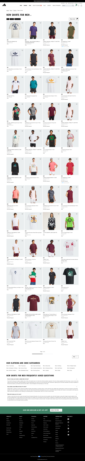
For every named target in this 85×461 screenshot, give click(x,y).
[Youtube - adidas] (73, 435)
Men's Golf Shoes (58, 368)
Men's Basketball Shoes (23, 370)
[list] (37, 19)
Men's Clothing (58, 365)
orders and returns (71, 3)
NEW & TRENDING (57, 5)
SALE (44, 5)
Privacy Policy (43, 456)
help (66, 3)
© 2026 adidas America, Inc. (42, 459)
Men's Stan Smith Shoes (36, 365)
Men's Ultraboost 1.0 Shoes (11, 368)
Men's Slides (57, 370)
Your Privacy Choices (34, 456)
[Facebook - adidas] (73, 419)
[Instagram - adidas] (73, 422)
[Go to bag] (81, 5)
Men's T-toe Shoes (10, 365)
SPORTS (49, 5)
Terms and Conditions (51, 456)
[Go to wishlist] (78, 5)
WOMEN (25, 5)
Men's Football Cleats (71, 365)
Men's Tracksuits (22, 365)
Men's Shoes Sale (46, 365)
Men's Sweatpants (71, 368)
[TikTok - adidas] (73, 431)
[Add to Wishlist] (22, 23)
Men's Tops (69, 370)
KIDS (30, 5)
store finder (63, 3)
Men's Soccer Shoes (23, 368)
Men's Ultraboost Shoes (48, 368)
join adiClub (80, 3)
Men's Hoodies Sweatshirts (36, 368)
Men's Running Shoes (35, 370)
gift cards (76, 3)
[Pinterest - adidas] (73, 428)
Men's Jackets (46, 370)
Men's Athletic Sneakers (11, 370)
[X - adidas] (73, 425)
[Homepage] (4, 5)
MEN (21, 5)
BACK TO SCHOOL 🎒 (37, 5)
